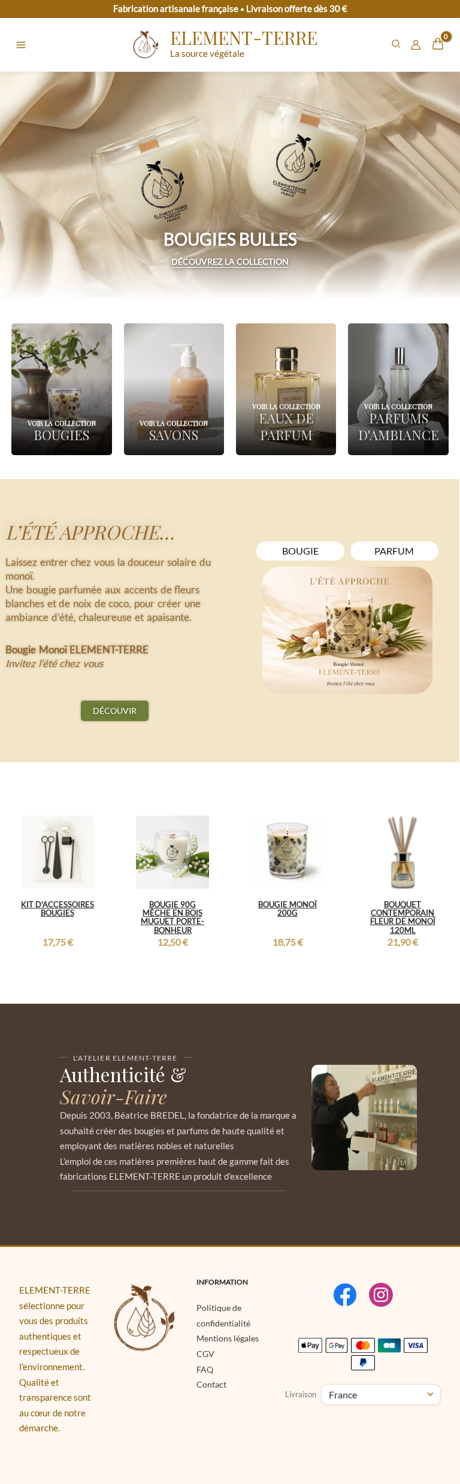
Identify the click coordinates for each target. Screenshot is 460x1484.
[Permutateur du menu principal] (21, 45)
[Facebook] (345, 1295)
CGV (205, 1354)
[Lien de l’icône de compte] (415, 45)
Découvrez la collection (230, 261)
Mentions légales (227, 1338)
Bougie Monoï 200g (287, 908)
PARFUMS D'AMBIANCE (398, 426)
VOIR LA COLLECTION (62, 423)
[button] (396, 45)
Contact (211, 1384)
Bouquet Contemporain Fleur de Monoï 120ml (402, 917)
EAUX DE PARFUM (286, 426)
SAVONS (173, 435)
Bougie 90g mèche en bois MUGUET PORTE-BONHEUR (172, 917)
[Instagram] (381, 1295)
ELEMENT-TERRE (243, 38)
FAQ (204, 1369)
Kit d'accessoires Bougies (57, 908)
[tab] (300, 551)
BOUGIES (61, 435)
